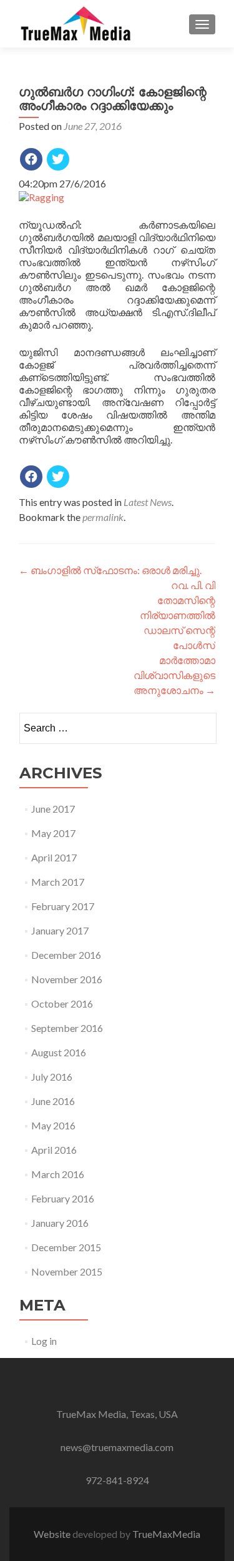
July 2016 (51, 1077)
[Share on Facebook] (31, 159)
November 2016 (66, 979)
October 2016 (62, 1003)
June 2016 (53, 1101)
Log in (44, 1341)
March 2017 (57, 882)
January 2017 (60, 930)
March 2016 (57, 1174)
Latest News (148, 502)
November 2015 (66, 1271)
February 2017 (62, 906)
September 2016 (67, 1028)
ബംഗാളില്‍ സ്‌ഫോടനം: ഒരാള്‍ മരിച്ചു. (110, 570)
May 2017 (53, 833)
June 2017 (53, 809)
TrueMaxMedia (166, 1534)
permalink (103, 517)
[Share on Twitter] (58, 159)
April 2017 (54, 857)
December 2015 (66, 1247)
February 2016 (62, 1198)
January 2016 (60, 1223)
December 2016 (66, 955)
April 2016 (54, 1150)
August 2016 (58, 1052)
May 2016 (53, 1125)
